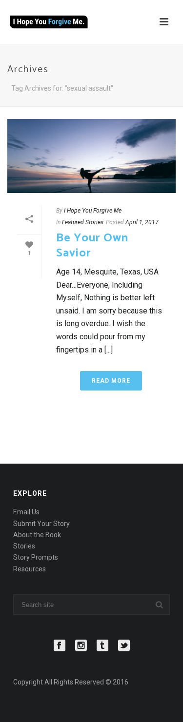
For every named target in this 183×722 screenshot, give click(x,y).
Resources (29, 569)
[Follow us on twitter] (124, 646)
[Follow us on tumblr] (102, 646)
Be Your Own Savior (92, 246)
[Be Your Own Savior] (91, 156)
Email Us (26, 512)
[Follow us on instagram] (81, 646)
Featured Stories (82, 222)
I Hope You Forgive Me (93, 210)
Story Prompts (35, 557)
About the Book (37, 535)
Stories (24, 546)
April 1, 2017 (142, 222)
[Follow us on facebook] (59, 646)
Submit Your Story (41, 523)
